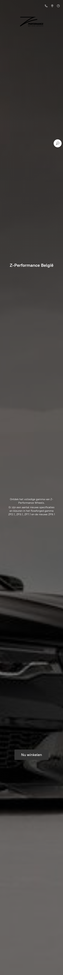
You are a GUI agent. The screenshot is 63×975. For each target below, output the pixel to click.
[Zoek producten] (58, 143)
